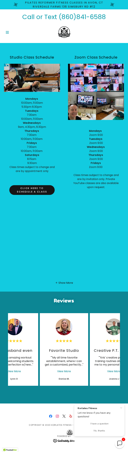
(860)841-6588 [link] (82, 16)
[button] (13, 32)
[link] (64, 32)
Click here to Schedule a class (32, 190)
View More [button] (14, 371)
